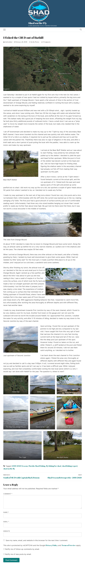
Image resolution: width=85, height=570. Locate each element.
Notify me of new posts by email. (18, 554)
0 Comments (46, 42)
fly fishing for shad (53, 466)
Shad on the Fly (37, 23)
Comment (7, 494)
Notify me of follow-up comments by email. (22, 549)
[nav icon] (4, 29)
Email (6, 521)
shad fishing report (70, 466)
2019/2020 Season (20, 466)
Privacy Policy (52, 545)
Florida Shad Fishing (37, 466)
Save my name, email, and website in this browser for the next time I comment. (37, 540)
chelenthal (8, 42)
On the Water (34, 42)
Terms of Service (69, 545)
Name (6, 512)
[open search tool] (81, 29)
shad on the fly (9, 469)
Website (6, 531)
